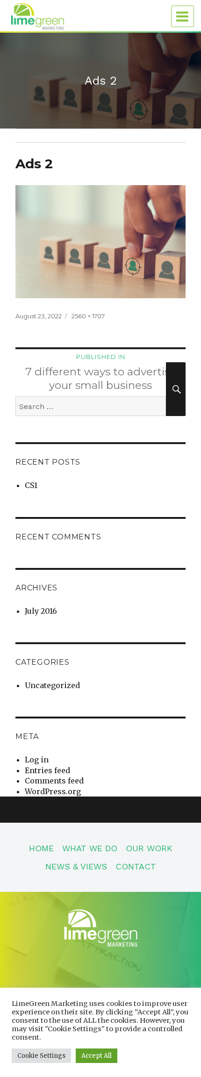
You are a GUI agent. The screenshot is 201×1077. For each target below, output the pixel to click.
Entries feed (47, 770)
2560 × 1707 (88, 316)
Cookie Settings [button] (41, 1056)
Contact (135, 866)
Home (41, 848)
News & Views (76, 866)
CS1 (31, 485)
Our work (149, 848)
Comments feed (54, 780)
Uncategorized (52, 685)
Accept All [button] (96, 1056)
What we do (89, 848)
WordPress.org (53, 791)
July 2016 (41, 611)
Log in (37, 759)
